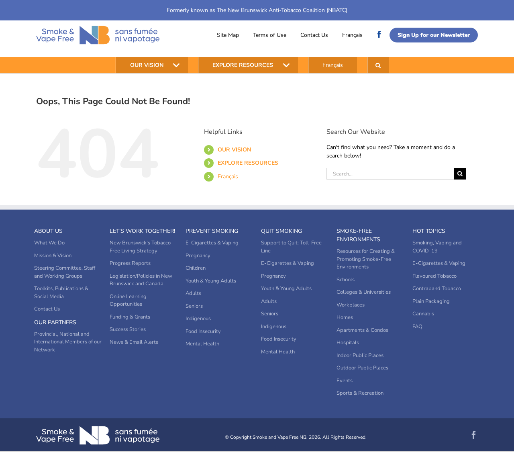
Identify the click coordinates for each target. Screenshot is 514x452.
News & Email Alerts (134, 342)
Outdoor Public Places (362, 367)
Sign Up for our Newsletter (434, 35)
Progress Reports (130, 263)
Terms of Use (269, 35)
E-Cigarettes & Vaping (212, 242)
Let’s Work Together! (142, 231)
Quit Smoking (281, 231)
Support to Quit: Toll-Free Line (291, 246)
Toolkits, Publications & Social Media (61, 292)
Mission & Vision (52, 255)
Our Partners (55, 322)
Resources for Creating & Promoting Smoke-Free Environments (366, 259)
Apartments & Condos (362, 330)
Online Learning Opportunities (128, 300)
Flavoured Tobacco (434, 276)
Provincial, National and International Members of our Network (68, 342)
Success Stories (128, 329)
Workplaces (351, 305)
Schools (346, 279)
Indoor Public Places (360, 355)
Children (196, 268)
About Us (48, 231)
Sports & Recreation (360, 393)
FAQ (417, 326)
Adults (193, 293)
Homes (345, 317)
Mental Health (202, 343)
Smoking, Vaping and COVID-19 (437, 246)
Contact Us (314, 35)
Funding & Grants (130, 317)
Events (345, 380)
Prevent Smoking (212, 231)
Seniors (194, 306)
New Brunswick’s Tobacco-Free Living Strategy (141, 246)
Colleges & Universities (364, 292)
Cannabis (423, 313)
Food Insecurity (203, 331)
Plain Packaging (431, 301)
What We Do (49, 242)
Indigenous (198, 318)
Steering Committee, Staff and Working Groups (64, 272)
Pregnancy (198, 255)
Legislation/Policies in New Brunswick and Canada (141, 280)
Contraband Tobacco (436, 288)
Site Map (228, 35)
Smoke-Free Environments (358, 235)
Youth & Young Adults (211, 281)
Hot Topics (428, 231)
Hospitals (348, 342)
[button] (378, 65)
